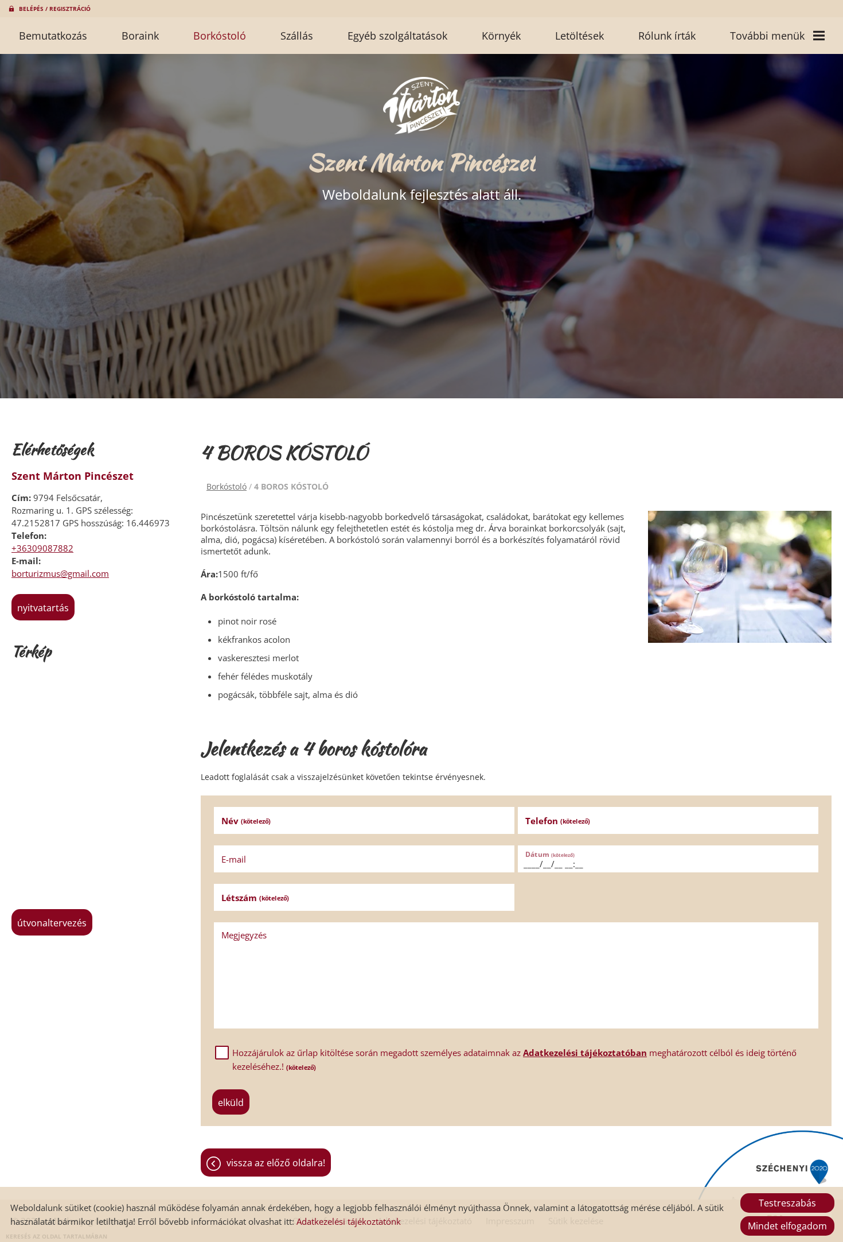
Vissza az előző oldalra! (276, 1162)
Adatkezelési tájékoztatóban (585, 1052)
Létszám (255, 897)
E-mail (233, 859)
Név (246, 820)
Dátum (550, 854)
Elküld (231, 1102)
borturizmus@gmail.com (60, 573)
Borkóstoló (219, 35)
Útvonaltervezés (52, 923)
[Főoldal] (421, 105)
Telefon (557, 820)
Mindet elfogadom (787, 1226)
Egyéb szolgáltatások (397, 35)
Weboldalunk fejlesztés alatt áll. (421, 175)
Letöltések (579, 35)
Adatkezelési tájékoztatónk (348, 1221)
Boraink (140, 35)
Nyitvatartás (43, 607)
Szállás (296, 35)
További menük (767, 35)
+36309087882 (42, 548)
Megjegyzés (244, 935)
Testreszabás (787, 1203)
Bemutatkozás (53, 35)
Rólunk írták (667, 35)
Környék (501, 35)
